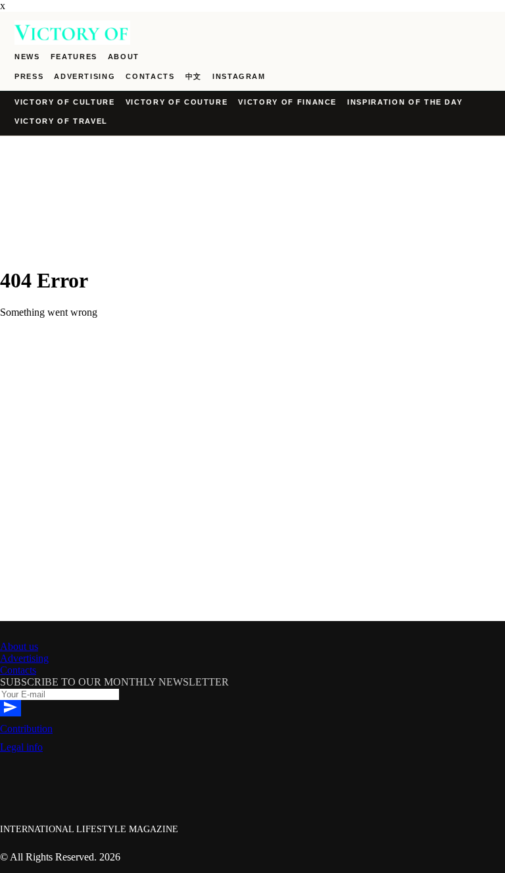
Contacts (150, 76)
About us (19, 646)
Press (28, 76)
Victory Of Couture (177, 102)
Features (74, 57)
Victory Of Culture (64, 102)
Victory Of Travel (61, 121)
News (27, 57)
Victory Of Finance (287, 102)
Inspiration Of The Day (404, 102)
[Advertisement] (252, 529)
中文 (193, 76)
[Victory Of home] (252, 32)
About (123, 57)
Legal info (21, 747)
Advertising (84, 76)
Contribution (26, 728)
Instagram (239, 76)
